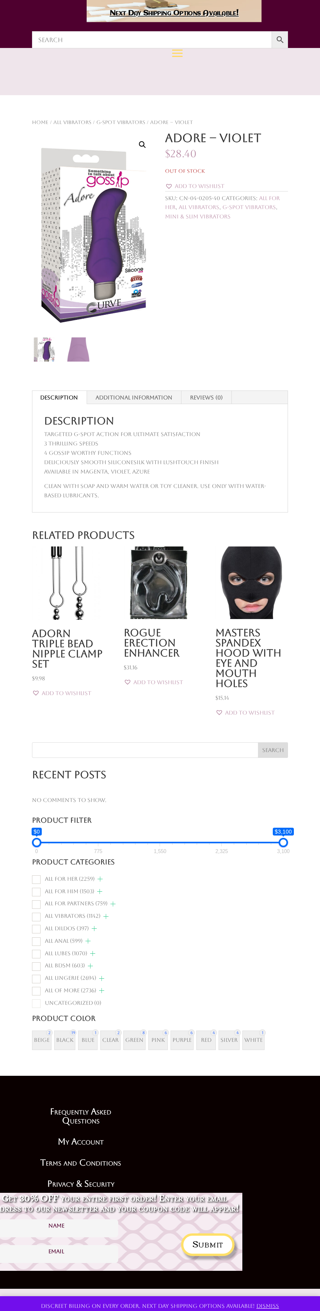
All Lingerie (70, 978)
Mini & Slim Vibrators (198, 216)
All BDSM (65, 965)
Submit (207, 1243)
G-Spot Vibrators (249, 207)
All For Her (70, 879)
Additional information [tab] (134, 397)
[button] (142, 145)
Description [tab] (59, 397)
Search (273, 750)
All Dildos (67, 928)
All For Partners (76, 903)
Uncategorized (73, 1003)
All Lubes (66, 953)
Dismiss (267, 1306)
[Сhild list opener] (100, 879)
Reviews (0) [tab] (206, 397)
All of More (70, 990)
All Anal (64, 941)
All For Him (69, 891)
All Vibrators (199, 207)
